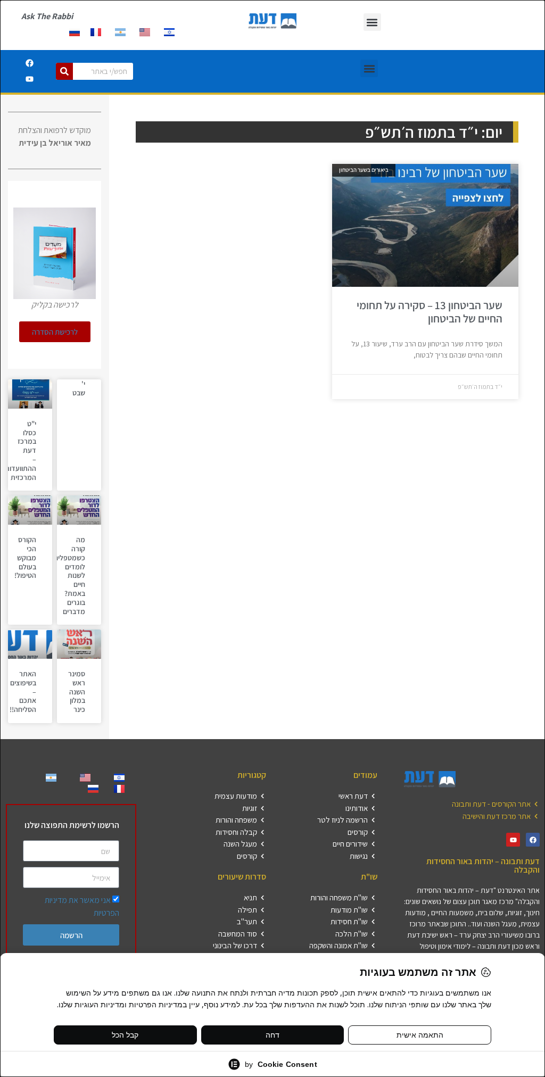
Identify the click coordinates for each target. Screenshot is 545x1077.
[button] (372, 22)
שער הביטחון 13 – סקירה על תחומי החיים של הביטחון (429, 312)
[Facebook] (29, 63)
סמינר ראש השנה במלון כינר (76, 691)
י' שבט (78, 388)
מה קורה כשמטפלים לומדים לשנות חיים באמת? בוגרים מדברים (69, 575)
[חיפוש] (64, 71)
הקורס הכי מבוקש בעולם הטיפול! (25, 557)
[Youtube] (29, 79)
